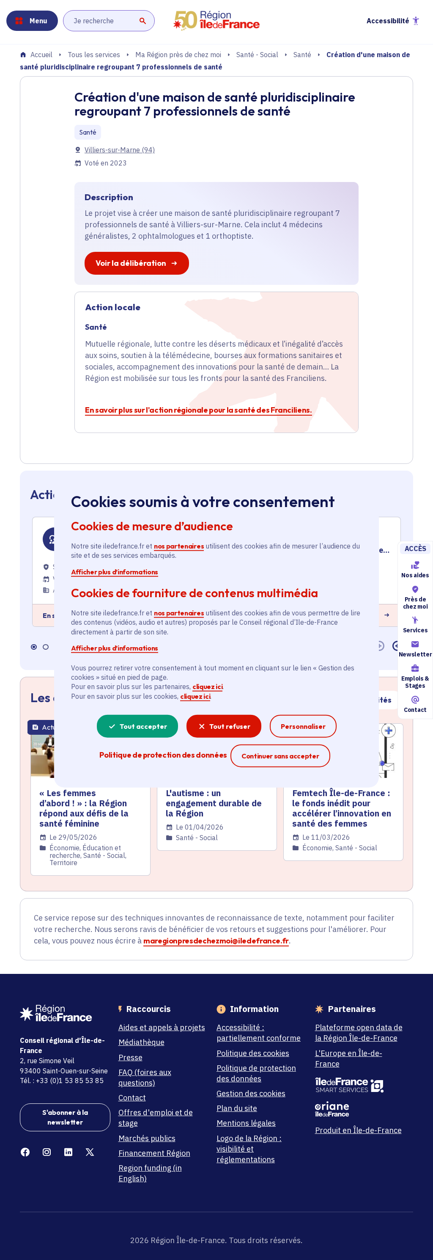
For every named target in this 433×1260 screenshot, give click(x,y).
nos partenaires (179, 546)
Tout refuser (229, 726)
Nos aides (415, 575)
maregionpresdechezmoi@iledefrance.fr (216, 941)
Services (415, 630)
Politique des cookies (252, 1053)
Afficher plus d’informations (114, 571)
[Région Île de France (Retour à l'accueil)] (216, 21)
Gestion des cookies (250, 1093)
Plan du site (236, 1108)
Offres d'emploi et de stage (155, 1118)
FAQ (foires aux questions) (144, 1077)
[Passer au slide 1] (33, 646)
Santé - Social (257, 54)
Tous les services (94, 54)
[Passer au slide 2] (45, 646)
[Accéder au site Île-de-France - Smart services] (360, 1085)
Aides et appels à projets (161, 1027)
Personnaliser (303, 726)
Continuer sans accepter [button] (280, 755)
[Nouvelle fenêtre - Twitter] (90, 1152)
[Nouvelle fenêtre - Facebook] (25, 1152)
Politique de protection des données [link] (163, 755)
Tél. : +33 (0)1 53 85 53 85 (62, 1080)
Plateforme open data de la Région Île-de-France (359, 1033)
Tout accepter (143, 726)
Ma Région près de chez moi (178, 54)
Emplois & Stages (415, 682)
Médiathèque (141, 1042)
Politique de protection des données (256, 1073)
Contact (415, 710)
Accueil (41, 55)
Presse (130, 1057)
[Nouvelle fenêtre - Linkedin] (68, 1152)
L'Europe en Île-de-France (348, 1058)
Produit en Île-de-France (358, 1130)
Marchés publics (146, 1138)
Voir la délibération (131, 263)
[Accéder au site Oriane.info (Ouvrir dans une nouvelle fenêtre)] (360, 1109)
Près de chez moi (415, 603)
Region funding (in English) (150, 1173)
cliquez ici (207, 686)
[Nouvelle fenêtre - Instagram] (46, 1152)
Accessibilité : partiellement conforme (258, 1033)
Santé (302, 54)
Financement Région (154, 1153)
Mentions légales (246, 1123)
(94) (120, 150)
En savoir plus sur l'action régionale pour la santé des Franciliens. (198, 410)
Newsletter (415, 654)
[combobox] (109, 20)
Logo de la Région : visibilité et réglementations (249, 1148)
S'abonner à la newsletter (65, 1117)
